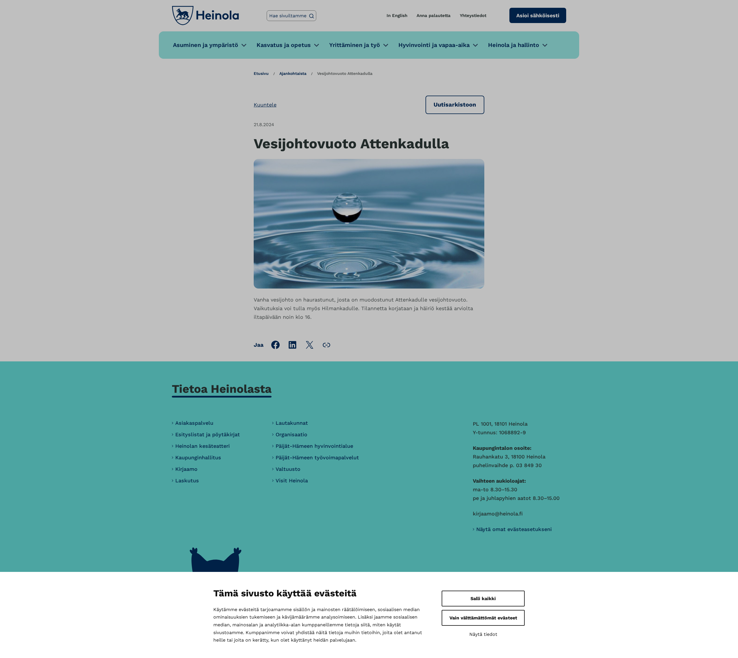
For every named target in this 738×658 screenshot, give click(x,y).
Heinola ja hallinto (513, 44)
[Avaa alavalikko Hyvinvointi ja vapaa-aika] (475, 45)
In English (397, 15)
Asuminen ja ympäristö (205, 44)
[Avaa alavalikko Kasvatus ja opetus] (316, 45)
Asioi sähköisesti (537, 15)
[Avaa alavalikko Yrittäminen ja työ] (385, 45)
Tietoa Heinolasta (222, 389)
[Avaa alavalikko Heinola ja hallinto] (545, 45)
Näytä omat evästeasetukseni (514, 529)
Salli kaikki (483, 598)
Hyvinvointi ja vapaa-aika (434, 44)
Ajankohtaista (292, 73)
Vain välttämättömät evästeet (483, 618)
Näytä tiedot (483, 634)
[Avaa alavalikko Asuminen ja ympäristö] (244, 45)
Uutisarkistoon (455, 104)
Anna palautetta (434, 15)
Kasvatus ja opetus (284, 44)
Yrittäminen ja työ (354, 44)
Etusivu (261, 73)
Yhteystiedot (473, 15)
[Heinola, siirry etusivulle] (205, 15)
